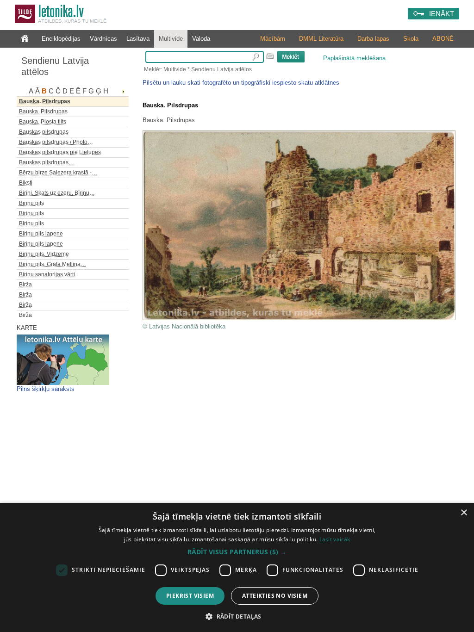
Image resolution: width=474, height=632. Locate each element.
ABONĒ (443, 38)
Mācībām (272, 38)
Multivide (171, 38)
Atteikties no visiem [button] (274, 596)
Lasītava (138, 38)
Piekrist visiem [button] (190, 596)
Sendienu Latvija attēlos (55, 66)
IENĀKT (441, 14)
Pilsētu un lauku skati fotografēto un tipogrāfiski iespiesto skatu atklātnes (241, 82)
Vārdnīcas (103, 38)
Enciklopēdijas (61, 38)
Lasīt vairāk (334, 539)
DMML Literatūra (321, 38)
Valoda (201, 38)
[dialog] (237, 567)
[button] (237, 552)
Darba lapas (373, 38)
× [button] (463, 512)
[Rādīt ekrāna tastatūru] (270, 56)
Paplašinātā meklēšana (354, 58)
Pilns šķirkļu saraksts (46, 388)
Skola (410, 38)
